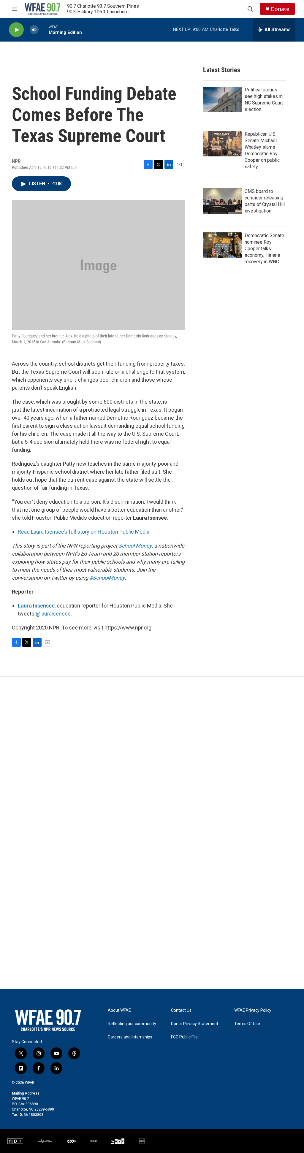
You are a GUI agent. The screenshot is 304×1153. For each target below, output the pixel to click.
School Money (135, 546)
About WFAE (119, 1010)
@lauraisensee (53, 613)
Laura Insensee (36, 605)
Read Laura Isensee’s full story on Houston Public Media (83, 532)
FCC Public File (184, 1037)
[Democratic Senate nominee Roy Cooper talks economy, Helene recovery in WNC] (222, 245)
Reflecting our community (132, 1024)
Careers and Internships (130, 1037)
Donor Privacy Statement (194, 1024)
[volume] (34, 30)
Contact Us (181, 1010)
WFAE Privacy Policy (252, 1010)
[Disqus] (152, 757)
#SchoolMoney (107, 578)
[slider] (44, 29)
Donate (280, 9)
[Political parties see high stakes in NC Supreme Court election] (222, 99)
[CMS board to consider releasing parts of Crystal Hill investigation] (222, 201)
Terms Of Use (247, 1024)
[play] (16, 29)
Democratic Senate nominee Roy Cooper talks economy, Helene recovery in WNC (264, 248)
